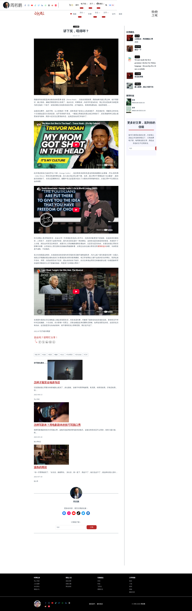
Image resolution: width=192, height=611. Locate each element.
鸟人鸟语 (37, 581)
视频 (74, 14)
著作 (77, 5)
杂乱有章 (137, 46)
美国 (50, 354)
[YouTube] (32, 5)
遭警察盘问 (102, 246)
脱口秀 (37, 354)
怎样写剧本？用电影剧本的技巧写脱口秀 (57, 424)
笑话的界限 (139, 77)
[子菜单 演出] (80, 17)
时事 (90, 14)
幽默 (56, 354)
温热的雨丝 (40, 467)
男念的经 (68, 586)
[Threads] (49, 5)
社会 (62, 354)
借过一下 (138, 50)
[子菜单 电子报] (81, 8)
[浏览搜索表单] (106, 5)
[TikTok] (35, 5)
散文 (130, 581)
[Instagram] (28, 5)
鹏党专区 (132, 592)
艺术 (85, 354)
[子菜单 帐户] (98, 8)
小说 (130, 584)
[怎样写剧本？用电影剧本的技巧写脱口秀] (76, 412)
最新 (120, 14)
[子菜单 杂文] (95, 17)
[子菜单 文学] (103, 17)
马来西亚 (69, 354)
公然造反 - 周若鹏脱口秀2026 (144, 40)
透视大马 (37, 589)
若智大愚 (68, 584)
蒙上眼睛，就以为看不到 (144, 87)
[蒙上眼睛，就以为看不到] (141, 83)
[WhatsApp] (45, 5)
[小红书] (55, 5)
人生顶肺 (76, 26)
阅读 (130, 589)
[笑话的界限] (141, 73)
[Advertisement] (76, 551)
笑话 (99, 581)
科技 (99, 584)
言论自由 (78, 354)
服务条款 (100, 604)
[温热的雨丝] (76, 455)
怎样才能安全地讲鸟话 (47, 382)
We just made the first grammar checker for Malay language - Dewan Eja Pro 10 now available (145, 64)
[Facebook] (25, 5)
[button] (103, 4)
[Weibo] (52, 5)
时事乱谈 (137, 84)
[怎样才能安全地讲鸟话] (76, 370)
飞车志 (100, 586)
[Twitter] (38, 5)
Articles (137, 57)
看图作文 (100, 589)
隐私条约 (92, 604)
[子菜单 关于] (90, 8)
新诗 (130, 586)
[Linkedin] (42, 5)
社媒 (44, 354)
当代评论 (37, 586)
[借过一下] (141, 46)
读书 (113, 14)
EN (113, 5)
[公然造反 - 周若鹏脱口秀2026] (141, 35)
